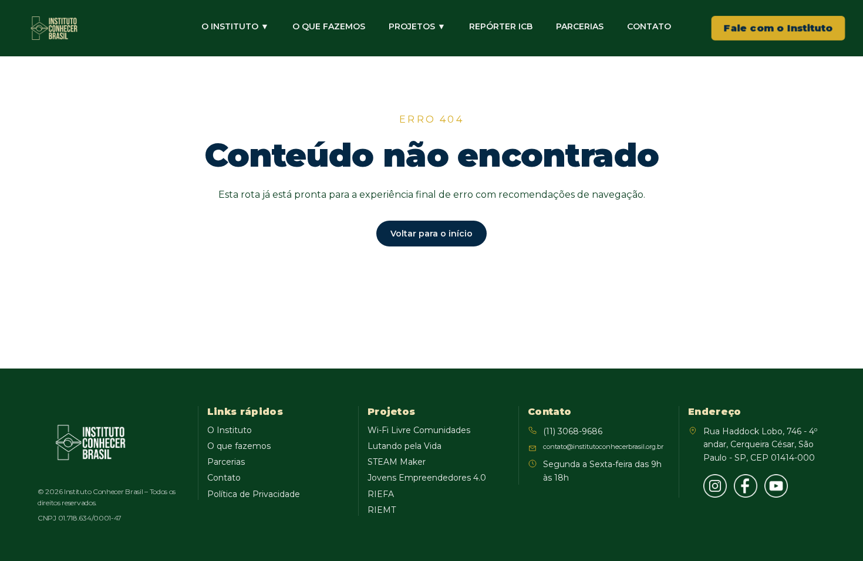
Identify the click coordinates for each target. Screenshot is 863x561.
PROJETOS (417, 26)
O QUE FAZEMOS (328, 26)
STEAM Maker (397, 462)
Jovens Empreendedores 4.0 (427, 477)
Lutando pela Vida (404, 446)
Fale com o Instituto (778, 27)
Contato (224, 477)
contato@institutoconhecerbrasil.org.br (603, 446)
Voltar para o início (431, 233)
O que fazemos (239, 446)
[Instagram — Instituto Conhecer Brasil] (715, 486)
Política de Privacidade (253, 494)
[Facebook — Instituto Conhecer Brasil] (745, 486)
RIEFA (381, 494)
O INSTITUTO (235, 26)
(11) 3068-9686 (572, 431)
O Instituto (229, 430)
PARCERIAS (580, 26)
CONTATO (649, 26)
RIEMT (382, 510)
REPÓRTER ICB (500, 26)
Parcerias (226, 462)
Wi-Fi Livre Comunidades (419, 430)
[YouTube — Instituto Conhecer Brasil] (776, 486)
